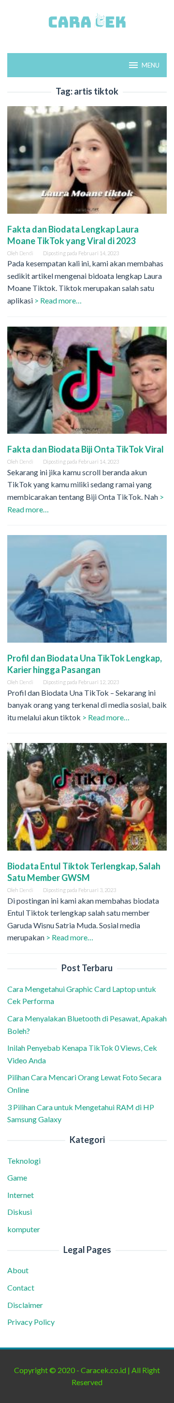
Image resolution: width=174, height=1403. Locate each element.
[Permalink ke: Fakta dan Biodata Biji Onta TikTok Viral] (87, 383)
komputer (23, 1229)
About (18, 1270)
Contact (20, 1287)
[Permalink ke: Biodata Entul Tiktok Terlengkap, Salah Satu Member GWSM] (87, 800)
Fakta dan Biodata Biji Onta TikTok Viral (85, 449)
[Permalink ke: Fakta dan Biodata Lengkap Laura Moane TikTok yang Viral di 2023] (87, 163)
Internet (20, 1194)
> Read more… (58, 300)
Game (17, 1177)
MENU (151, 65)
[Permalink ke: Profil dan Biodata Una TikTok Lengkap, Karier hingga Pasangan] (87, 592)
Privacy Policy (31, 1321)
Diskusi (19, 1211)
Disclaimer (25, 1304)
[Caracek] (87, 20)
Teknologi (24, 1160)
